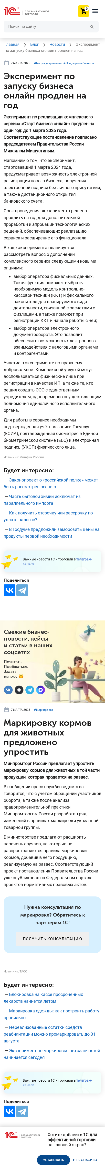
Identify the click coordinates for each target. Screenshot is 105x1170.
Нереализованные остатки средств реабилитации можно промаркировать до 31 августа (49, 1034)
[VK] (8, 690)
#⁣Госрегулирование (48, 63)
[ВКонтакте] (9, 590)
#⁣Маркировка (43, 709)
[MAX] (40, 690)
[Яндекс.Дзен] (19, 690)
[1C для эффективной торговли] (30, 11)
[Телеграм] (29, 690)
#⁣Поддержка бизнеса (78, 63)
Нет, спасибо (85, 1160)
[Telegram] (22, 590)
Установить (53, 1160)
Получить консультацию (52, 939)
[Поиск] (92, 26)
